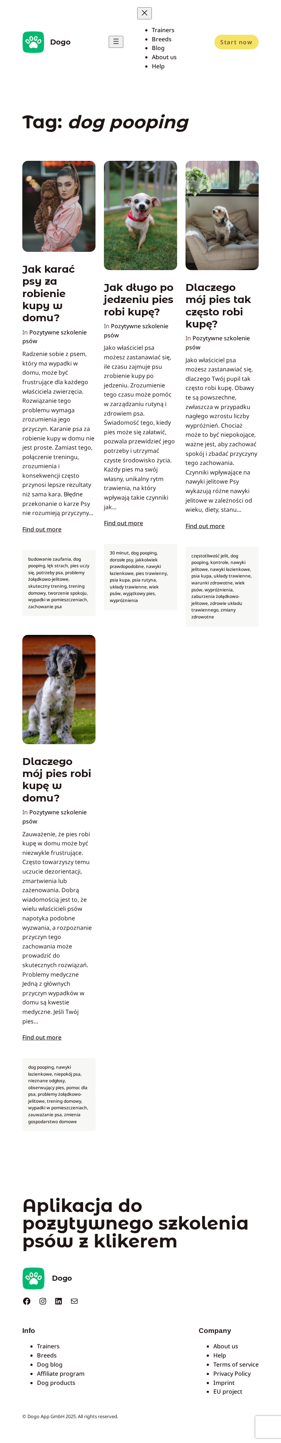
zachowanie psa (45, 606)
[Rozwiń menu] (116, 42)
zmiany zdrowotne (213, 613)
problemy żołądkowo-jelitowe (56, 576)
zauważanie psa (45, 1114)
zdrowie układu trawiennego (216, 606)
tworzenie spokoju (67, 593)
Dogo (60, 42)
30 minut (119, 553)
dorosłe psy (121, 560)
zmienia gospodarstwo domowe (54, 1118)
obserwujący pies (46, 1087)
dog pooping (144, 553)
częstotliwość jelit (209, 556)
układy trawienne (128, 587)
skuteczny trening (47, 586)
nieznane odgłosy (46, 1080)
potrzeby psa (49, 572)
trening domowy (64, 1101)
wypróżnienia (124, 600)
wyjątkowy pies (139, 593)
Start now (236, 42)
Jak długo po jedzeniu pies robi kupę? (138, 299)
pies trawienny (151, 573)
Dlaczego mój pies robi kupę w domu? (56, 779)
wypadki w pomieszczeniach (57, 599)
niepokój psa (67, 1074)
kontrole (219, 562)
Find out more (41, 529)
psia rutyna (144, 580)
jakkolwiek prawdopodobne (134, 563)
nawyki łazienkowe (230, 569)
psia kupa (120, 580)
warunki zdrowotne (212, 583)
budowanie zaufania (49, 559)
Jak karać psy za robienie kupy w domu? (48, 293)
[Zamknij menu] (144, 13)
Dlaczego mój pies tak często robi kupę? (218, 305)
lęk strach (57, 566)
